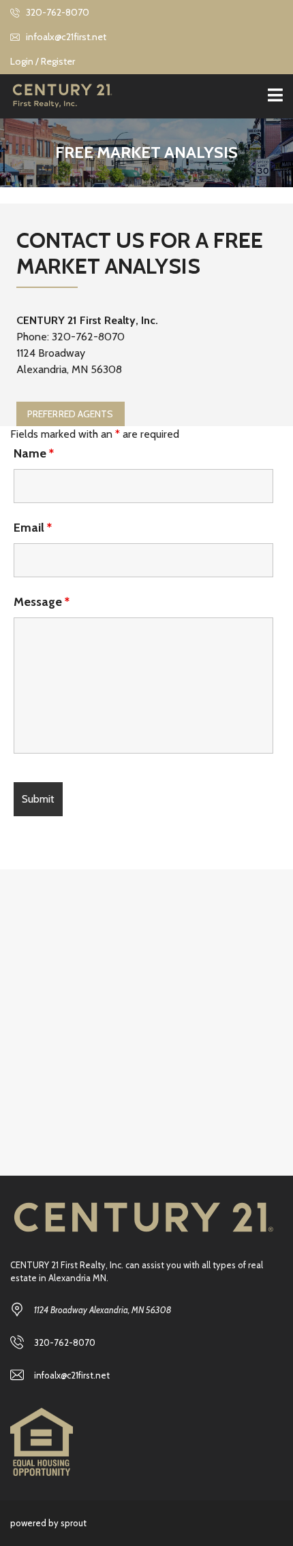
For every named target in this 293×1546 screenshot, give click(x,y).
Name (34, 453)
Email (33, 527)
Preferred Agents (70, 414)
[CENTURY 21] (57, 96)
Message (42, 601)
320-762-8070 (56, 12)
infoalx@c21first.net (65, 37)
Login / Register (42, 61)
